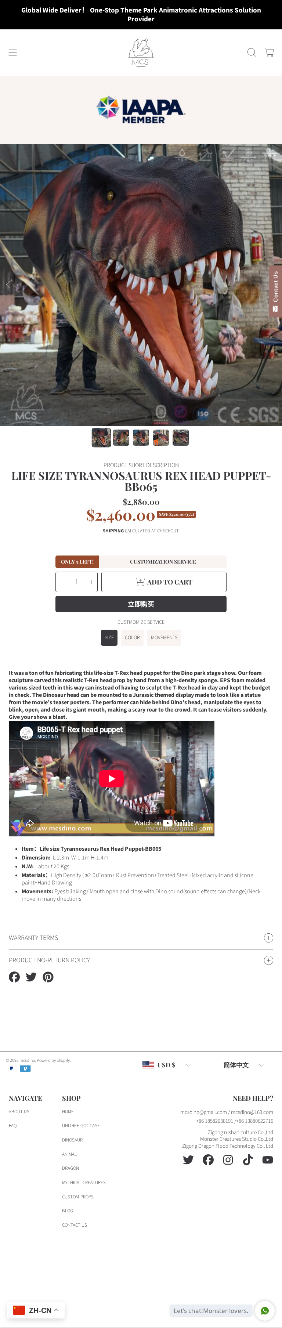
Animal (69, 1154)
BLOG (67, 1211)
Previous (7, 285)
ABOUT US (19, 1111)
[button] (13, 52)
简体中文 (236, 1065)
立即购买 (141, 604)
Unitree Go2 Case (81, 1125)
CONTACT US (74, 1225)
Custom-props (78, 1197)
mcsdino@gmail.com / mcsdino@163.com (226, 1112)
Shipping (113, 531)
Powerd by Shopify (53, 1060)
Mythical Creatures (84, 1182)
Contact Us (275, 288)
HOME (68, 1111)
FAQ (13, 1125)
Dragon (70, 1168)
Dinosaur (72, 1140)
